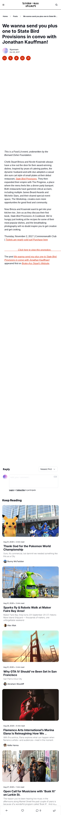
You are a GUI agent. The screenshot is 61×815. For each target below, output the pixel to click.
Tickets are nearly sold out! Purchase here (27, 240)
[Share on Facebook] (4, 58)
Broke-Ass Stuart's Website (35, 263)
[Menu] (3, 5)
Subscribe (20, 490)
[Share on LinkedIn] (22, 58)
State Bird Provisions (26, 179)
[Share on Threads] (16, 58)
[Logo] (30, 4)
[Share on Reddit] (28, 58)
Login (11, 490)
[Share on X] (10, 58)
